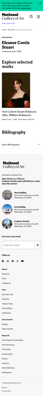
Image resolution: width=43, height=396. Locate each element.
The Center (6, 349)
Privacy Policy (6, 391)
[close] (40, 3)
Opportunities (7, 329)
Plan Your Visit (7, 294)
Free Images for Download (12, 340)
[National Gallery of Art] (21, 164)
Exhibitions (6, 313)
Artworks (11, 30)
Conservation (7, 354)
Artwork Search (8, 345)
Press (4, 278)
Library (5, 358)
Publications (7, 372)
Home (4, 30)
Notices (4, 387)
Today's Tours (7, 303)
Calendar (5, 299)
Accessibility (7, 308)
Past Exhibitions (8, 368)
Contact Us (6, 283)
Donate (5, 324)
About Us (5, 274)
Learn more (26, 8)
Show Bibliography (10, 144)
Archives (5, 363)
